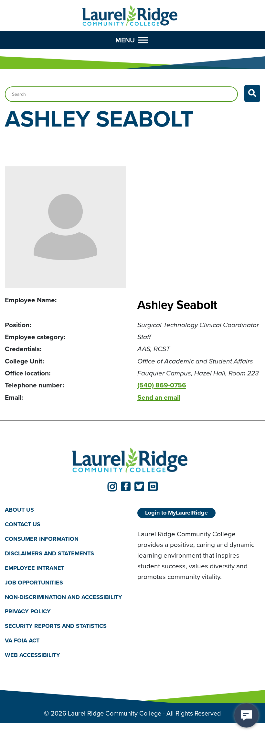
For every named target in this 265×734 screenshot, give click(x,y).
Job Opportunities (34, 582)
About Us (19, 510)
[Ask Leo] (246, 715)
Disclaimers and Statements (49, 553)
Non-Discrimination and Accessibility (63, 597)
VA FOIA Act (22, 640)
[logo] (129, 16)
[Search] (252, 93)
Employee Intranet (34, 568)
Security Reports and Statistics (56, 626)
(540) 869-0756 (161, 385)
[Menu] (143, 40)
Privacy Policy (28, 611)
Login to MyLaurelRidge (176, 512)
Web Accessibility (32, 655)
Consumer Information (42, 539)
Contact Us (22, 524)
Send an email (158, 397)
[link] (112, 486)
